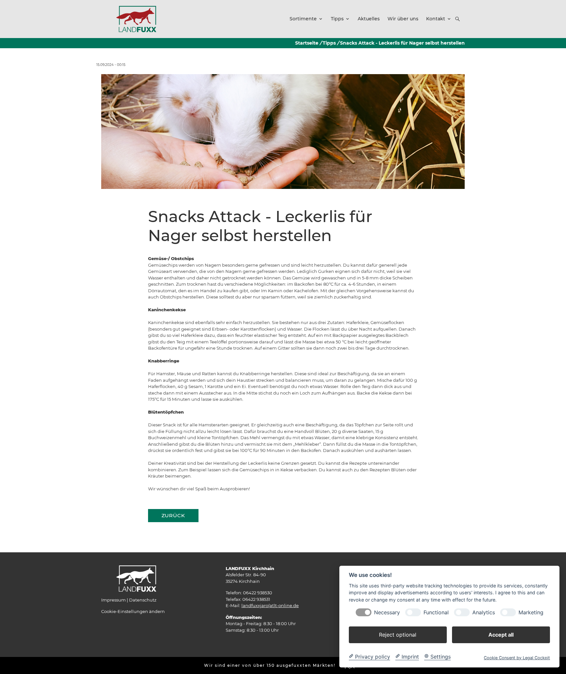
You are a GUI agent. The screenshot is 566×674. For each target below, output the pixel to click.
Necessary (387, 612)
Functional (436, 612)
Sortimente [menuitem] (303, 19)
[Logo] (136, 19)
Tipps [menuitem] (337, 19)
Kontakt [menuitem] (435, 19)
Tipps (329, 43)
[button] (457, 19)
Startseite (306, 43)
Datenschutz (143, 600)
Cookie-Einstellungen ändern (133, 611)
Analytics (483, 612)
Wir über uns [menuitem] (402, 19)
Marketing (531, 612)
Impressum (113, 600)
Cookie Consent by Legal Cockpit (517, 657)
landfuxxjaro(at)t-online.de (270, 605)
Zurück (173, 515)
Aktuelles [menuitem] (369, 19)
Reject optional (397, 634)
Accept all (501, 634)
